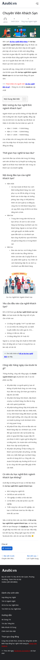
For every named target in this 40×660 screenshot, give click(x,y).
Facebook (7, 548)
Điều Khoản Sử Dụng (9, 627)
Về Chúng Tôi (6, 620)
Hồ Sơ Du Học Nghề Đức (10, 605)
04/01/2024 (15, 21)
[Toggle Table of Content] (23, 99)
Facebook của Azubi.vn (22, 651)
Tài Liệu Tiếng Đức (8, 623)
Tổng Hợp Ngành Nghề (29, 21)
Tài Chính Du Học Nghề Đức (11, 609)
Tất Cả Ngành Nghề (8, 601)
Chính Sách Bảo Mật (9, 631)
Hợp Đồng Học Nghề (9, 597)
